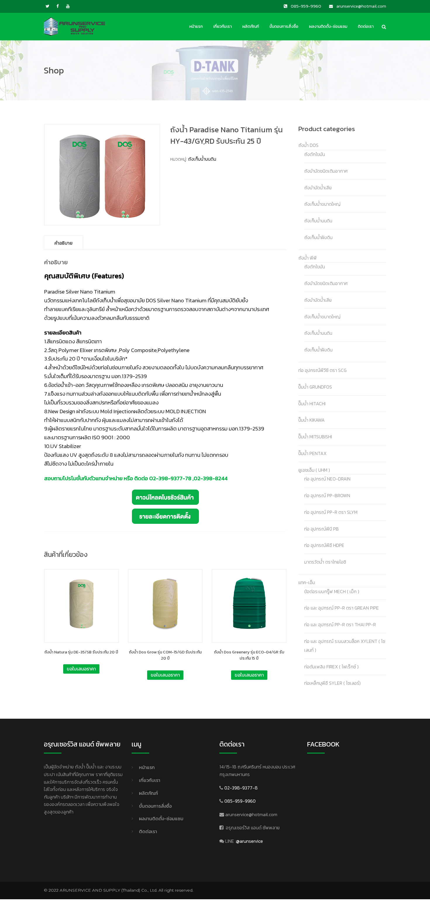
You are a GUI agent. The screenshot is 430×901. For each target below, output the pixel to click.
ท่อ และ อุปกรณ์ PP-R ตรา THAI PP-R (340, 624)
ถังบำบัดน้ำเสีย (318, 187)
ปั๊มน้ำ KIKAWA (311, 419)
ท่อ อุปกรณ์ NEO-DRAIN (327, 478)
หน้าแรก (196, 26)
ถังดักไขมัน (314, 154)
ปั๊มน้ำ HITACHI (312, 403)
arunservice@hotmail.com (251, 814)
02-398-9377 (166, 478)
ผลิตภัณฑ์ (250, 26)
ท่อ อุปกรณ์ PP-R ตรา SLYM (330, 512)
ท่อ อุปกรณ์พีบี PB (321, 528)
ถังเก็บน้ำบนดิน (202, 158)
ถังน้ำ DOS (308, 145)
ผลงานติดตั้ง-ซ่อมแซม (328, 26)
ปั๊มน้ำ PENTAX (312, 453)
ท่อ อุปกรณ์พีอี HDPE (324, 545)
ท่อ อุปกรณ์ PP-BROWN (327, 495)
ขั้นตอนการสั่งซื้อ (283, 26)
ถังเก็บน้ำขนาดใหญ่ (322, 203)
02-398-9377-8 (241, 787)
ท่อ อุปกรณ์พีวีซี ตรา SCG (322, 370)
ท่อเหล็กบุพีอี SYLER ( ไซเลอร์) (332, 683)
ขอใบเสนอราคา (81, 668)
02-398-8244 (211, 478)
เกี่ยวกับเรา (222, 26)
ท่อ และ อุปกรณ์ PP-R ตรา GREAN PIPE (341, 607)
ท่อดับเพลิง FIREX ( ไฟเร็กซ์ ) (331, 666)
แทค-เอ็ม (306, 582)
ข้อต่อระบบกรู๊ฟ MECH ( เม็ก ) (331, 591)
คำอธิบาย (63, 242)
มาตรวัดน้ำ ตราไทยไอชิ (325, 561)
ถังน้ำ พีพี (307, 257)
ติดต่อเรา (366, 26)
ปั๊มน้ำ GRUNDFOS (315, 386)
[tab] (63, 242)
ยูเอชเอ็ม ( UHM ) (314, 469)
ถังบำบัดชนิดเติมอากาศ (326, 170)
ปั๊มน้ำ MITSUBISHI (315, 436)
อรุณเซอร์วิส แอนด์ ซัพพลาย (253, 827)
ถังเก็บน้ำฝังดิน (318, 237)
